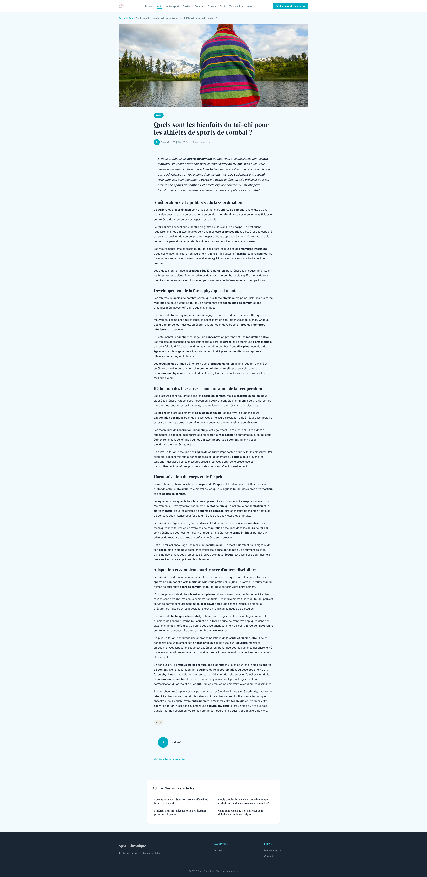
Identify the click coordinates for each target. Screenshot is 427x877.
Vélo (249, 6)
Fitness (212, 6)
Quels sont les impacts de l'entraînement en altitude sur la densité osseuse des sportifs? (243, 801)
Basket (187, 6)
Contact (268, 856)
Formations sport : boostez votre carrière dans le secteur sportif (181, 801)
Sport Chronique (132, 845)
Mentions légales (273, 850)
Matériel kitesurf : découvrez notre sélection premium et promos (180, 812)
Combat (199, 6)
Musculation (236, 6)
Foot (222, 6)
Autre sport (172, 6)
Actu (159, 6)
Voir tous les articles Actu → (171, 759)
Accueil (149, 6)
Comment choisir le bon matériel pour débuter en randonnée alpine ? (240, 812)
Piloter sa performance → (290, 6)
